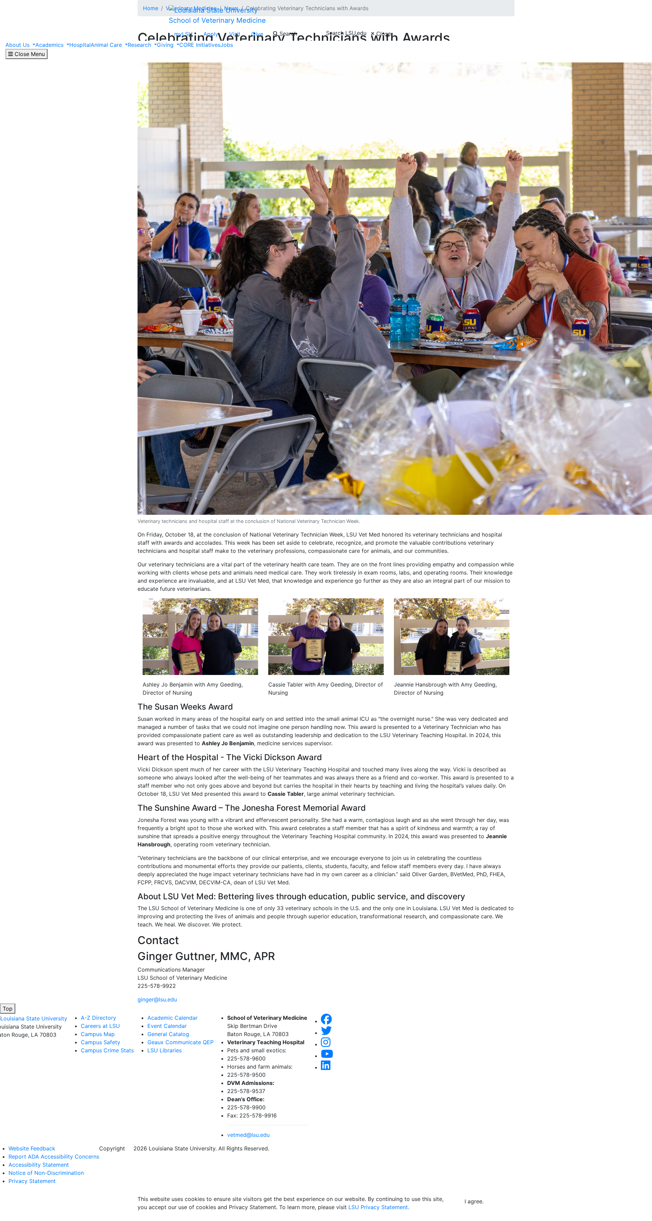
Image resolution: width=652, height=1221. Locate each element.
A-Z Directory (98, 1017)
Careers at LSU (100, 1025)
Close (383, 33)
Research (140, 44)
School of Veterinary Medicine (217, 20)
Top (8, 1008)
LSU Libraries (164, 1050)
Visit (234, 34)
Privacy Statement (32, 1181)
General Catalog (168, 1034)
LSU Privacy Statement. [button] (378, 1207)
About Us (18, 44)
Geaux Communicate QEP (180, 1042)
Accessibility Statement (38, 1164)
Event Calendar (167, 1025)
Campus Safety (100, 1042)
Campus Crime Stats (107, 1050)
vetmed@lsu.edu (248, 1134)
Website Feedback (31, 1148)
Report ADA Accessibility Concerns (53, 1156)
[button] (326, 1021)
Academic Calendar (172, 1017)
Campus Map (98, 1034)
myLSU (183, 34)
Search (287, 33)
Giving (166, 44)
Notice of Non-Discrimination (46, 1172)
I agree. (474, 1201)
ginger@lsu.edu (157, 999)
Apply (210, 34)
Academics (50, 44)
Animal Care (107, 44)
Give (257, 34)
